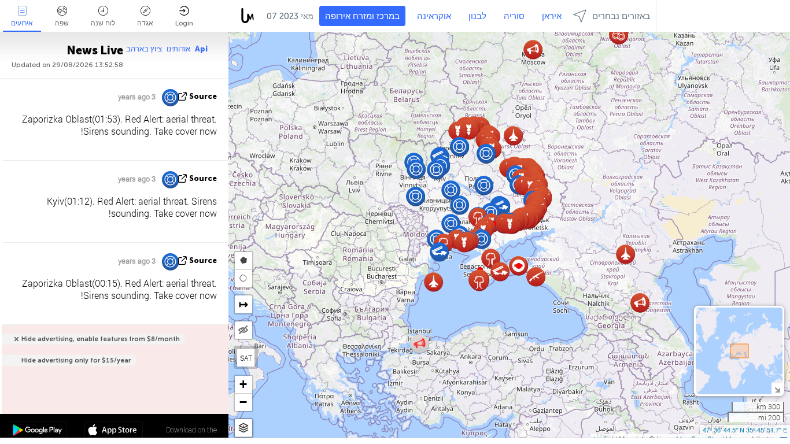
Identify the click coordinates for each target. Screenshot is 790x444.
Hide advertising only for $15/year (76, 360)
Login (184, 23)
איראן (552, 16)
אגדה (145, 23)
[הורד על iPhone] (113, 431)
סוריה (514, 16)
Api (201, 49)
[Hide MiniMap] (776, 388)
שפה (62, 23)
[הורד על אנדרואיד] (38, 431)
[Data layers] (243, 428)
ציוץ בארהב (144, 49)
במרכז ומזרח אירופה (362, 16)
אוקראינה (434, 16)
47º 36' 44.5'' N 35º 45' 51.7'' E (745, 429)
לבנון (477, 16)
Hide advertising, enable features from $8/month (100, 339)
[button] (519, 266)
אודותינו (178, 49)
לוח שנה (103, 23)
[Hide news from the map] (243, 330)
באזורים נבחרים (621, 16)
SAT (246, 357)
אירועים (22, 23)
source (203, 96)
